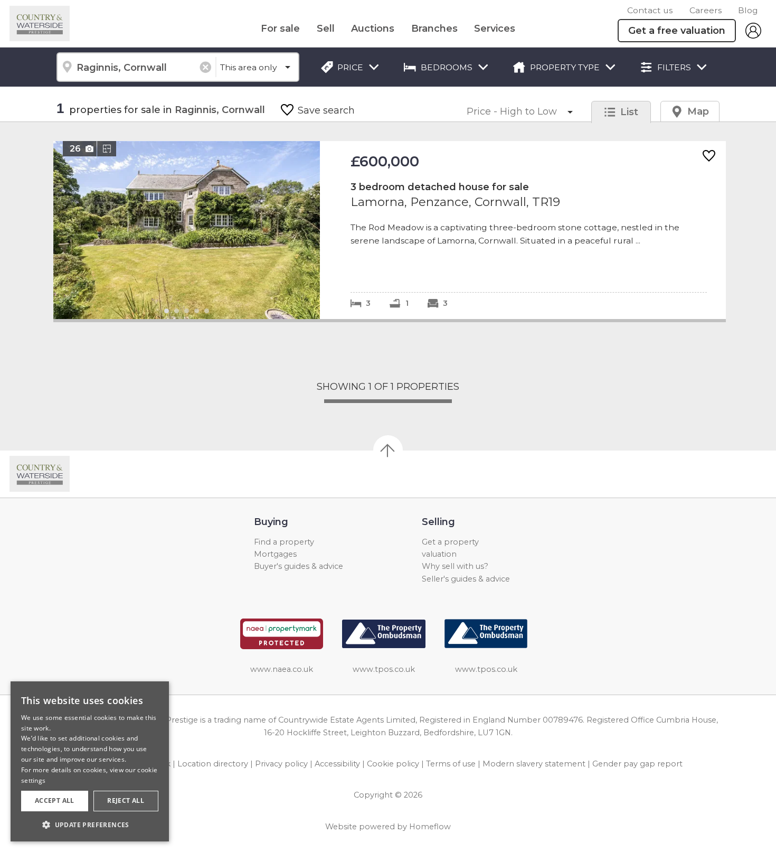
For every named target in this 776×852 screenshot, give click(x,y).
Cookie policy (393, 764)
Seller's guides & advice (466, 579)
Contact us (650, 10)
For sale (280, 28)
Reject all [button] (125, 800)
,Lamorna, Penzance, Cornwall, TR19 (389, 230)
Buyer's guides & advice (298, 566)
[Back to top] (69, 474)
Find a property (284, 542)
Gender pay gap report (637, 764)
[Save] (709, 156)
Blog (748, 10)
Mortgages (275, 554)
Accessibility (337, 764)
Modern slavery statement (533, 764)
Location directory (212, 764)
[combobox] (135, 67)
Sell (326, 28)
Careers (705, 10)
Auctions (372, 28)
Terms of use (451, 764)
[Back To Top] (388, 450)
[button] (89, 824)
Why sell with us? (455, 566)
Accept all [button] (54, 800)
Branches (434, 28)
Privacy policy (281, 764)
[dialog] (90, 761)
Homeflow (430, 826)
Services (494, 28)
